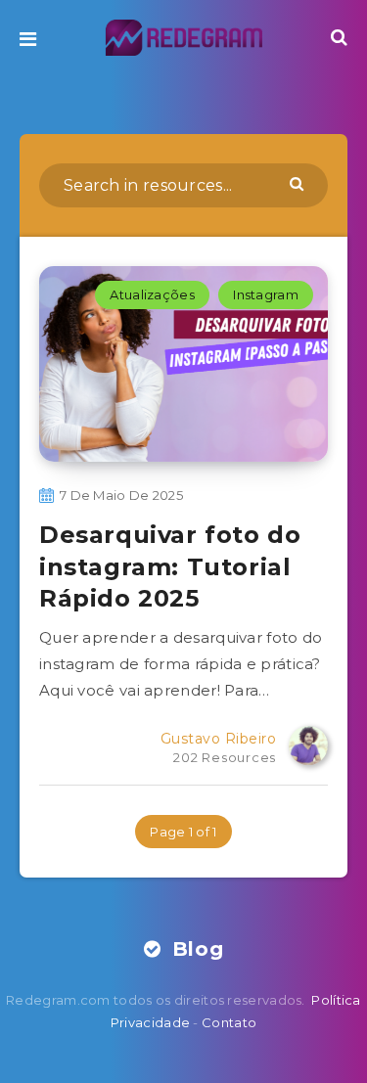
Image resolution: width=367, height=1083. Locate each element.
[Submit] (299, 183)
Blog (194, 949)
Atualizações (152, 294)
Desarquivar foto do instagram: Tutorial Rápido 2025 (169, 566)
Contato (229, 1022)
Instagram (265, 294)
